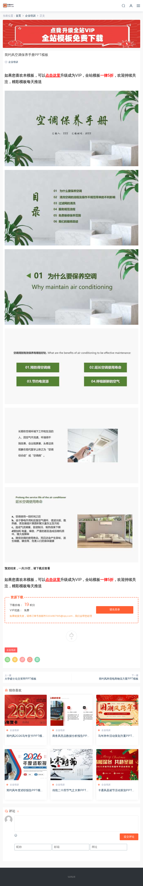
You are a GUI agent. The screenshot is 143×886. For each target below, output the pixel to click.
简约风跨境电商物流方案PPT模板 (118, 679)
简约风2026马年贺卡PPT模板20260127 (26, 736)
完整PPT (8, 5)
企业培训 (13, 62)
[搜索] (123, 6)
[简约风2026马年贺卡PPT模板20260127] (26, 710)
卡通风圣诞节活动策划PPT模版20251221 (116, 790)
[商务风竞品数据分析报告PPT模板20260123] (71, 710)
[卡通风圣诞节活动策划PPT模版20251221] (117, 764)
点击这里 (52, 75)
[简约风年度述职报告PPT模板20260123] (26, 764)
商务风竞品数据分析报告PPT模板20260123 (70, 736)
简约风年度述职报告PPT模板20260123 (26, 790)
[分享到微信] (7, 659)
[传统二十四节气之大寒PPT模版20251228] (71, 764)
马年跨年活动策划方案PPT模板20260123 (116, 736)
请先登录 (114, 609)
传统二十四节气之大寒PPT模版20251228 (70, 790)
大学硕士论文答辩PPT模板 (20, 679)
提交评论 (129, 837)
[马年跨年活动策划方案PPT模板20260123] (117, 710)
